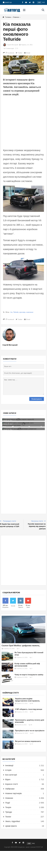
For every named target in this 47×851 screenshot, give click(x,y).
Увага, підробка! (12, 821)
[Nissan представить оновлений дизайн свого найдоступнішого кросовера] (23, 424)
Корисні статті (11, 784)
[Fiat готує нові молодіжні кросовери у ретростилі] (23, 429)
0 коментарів (10, 48)
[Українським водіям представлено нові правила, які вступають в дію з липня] (8, 702)
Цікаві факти (11, 826)
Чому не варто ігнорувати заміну (29, 675)
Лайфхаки (9, 789)
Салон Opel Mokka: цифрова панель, (21, 645)
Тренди (8, 812)
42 (32, 744)
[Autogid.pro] (12, 10)
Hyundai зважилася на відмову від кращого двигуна (37, 526)
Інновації (9, 765)
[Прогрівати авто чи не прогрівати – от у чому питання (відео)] (8, 734)
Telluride (15, 312)
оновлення (29, 312)
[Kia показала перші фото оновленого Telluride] (23, 65)
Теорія (8, 807)
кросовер (22, 312)
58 (31, 725)
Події (7, 803)
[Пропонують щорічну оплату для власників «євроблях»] (8, 723)
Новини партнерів (13, 793)
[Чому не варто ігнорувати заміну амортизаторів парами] (7, 678)
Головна (8, 17)
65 (32, 712)
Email (28, 53)
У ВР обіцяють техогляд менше (28, 709)
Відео (7, 779)
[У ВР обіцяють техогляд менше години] (8, 713)
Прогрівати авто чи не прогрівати (29, 731)
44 (32, 733)
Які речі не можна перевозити (28, 741)
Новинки (16, 17)
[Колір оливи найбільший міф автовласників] (7, 667)
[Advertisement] (23, 122)
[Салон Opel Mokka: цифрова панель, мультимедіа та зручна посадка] (23, 629)
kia (11, 312)
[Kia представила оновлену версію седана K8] (23, 419)
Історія (8, 770)
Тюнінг (8, 817)
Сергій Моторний (12, 45)
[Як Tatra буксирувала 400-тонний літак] (7, 656)
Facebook (10, 53)
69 (32, 703)
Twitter (20, 53)
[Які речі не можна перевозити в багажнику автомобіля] (8, 745)
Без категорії (11, 775)
